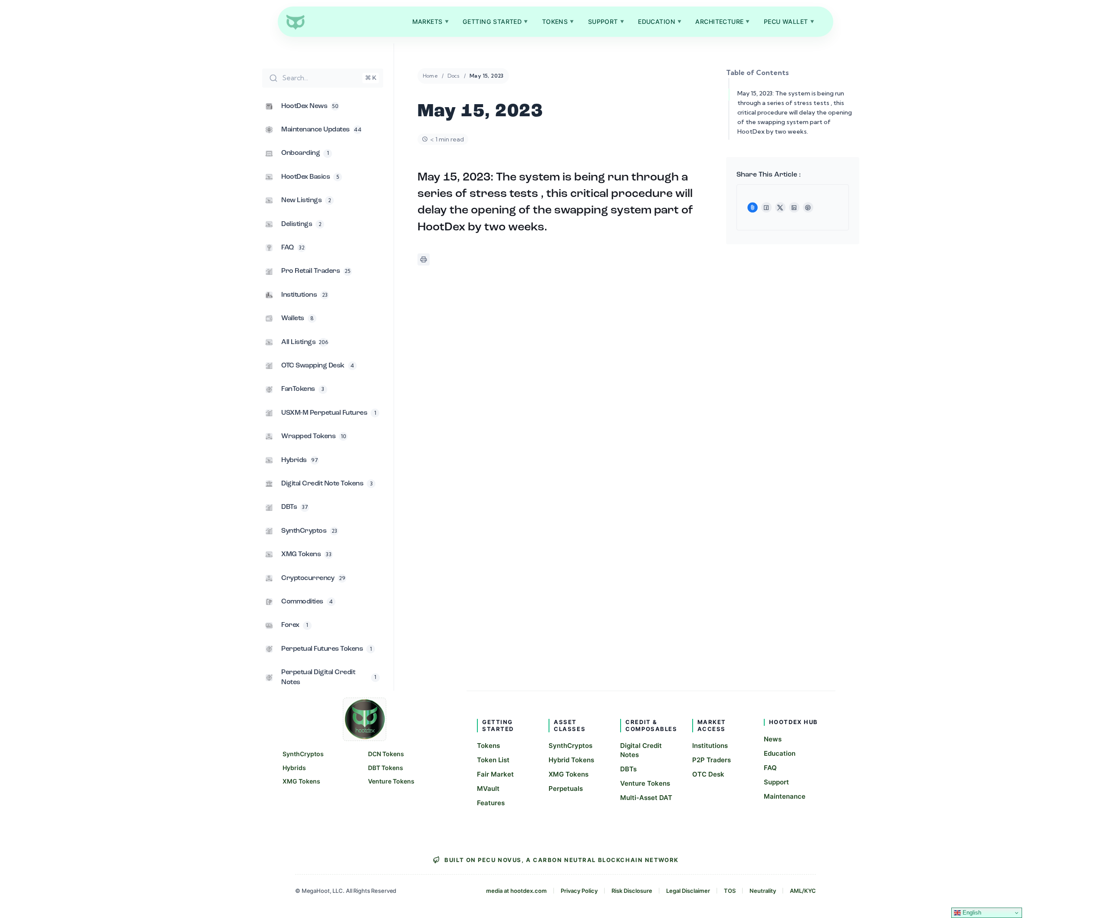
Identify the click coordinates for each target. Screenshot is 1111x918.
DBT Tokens (385, 767)
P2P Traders (711, 760)
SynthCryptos (303, 753)
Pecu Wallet (789, 21)
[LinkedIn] (794, 207)
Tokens (558, 21)
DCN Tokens (386, 753)
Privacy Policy (579, 890)
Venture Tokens (391, 781)
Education (659, 21)
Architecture (722, 21)
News (773, 739)
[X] (780, 207)
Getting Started (495, 21)
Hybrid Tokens (571, 760)
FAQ (770, 768)
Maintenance (784, 796)
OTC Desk (708, 774)
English (971, 912)
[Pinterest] (808, 207)
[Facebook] (766, 207)
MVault (488, 788)
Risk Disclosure (631, 890)
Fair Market (495, 774)
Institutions (710, 745)
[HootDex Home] (295, 22)
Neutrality (762, 890)
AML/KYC (803, 890)
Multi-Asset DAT (646, 797)
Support (606, 21)
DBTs (628, 769)
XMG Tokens (301, 781)
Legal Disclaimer (688, 890)
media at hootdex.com (516, 890)
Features (491, 803)
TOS (730, 890)
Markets (430, 21)
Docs (453, 75)
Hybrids (294, 767)
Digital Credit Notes (641, 750)
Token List (493, 760)
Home (430, 75)
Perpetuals (566, 788)
